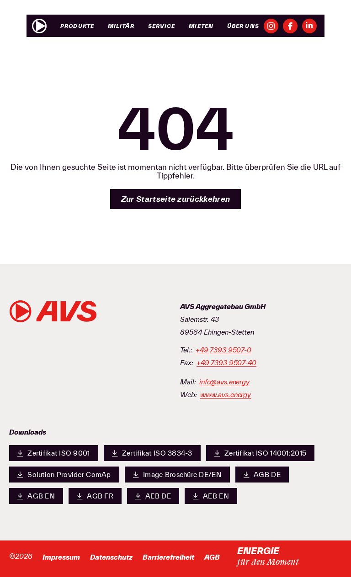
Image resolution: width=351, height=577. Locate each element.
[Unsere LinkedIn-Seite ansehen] (309, 26)
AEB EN (216, 496)
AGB (212, 557)
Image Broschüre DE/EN (182, 474)
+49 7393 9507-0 (223, 350)
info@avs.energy (224, 382)
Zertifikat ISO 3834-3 (157, 453)
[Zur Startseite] (39, 26)
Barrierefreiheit (168, 557)
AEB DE (158, 496)
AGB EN (41, 496)
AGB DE (267, 474)
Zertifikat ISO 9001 (58, 453)
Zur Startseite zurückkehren (175, 198)
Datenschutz (111, 557)
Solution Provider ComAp (69, 474)
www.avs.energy (225, 395)
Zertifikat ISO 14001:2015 (265, 453)
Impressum (61, 557)
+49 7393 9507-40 (226, 363)
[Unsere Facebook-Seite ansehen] (290, 26)
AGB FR (100, 496)
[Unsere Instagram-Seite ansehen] (271, 26)
